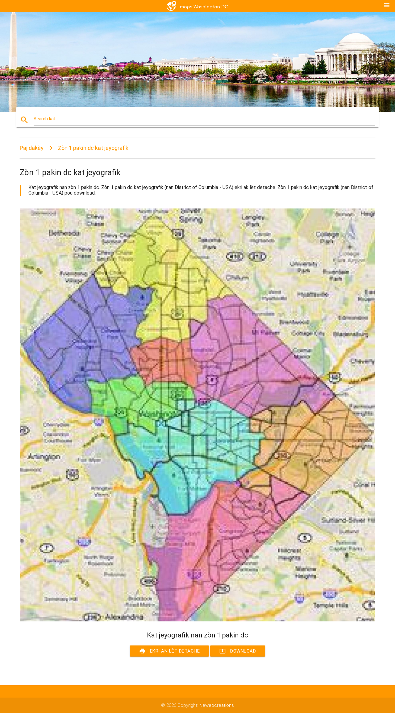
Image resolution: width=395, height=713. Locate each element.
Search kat (45, 119)
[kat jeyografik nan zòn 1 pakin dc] (197, 620)
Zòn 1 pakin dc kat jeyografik (93, 148)
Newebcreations (216, 705)
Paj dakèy (32, 148)
